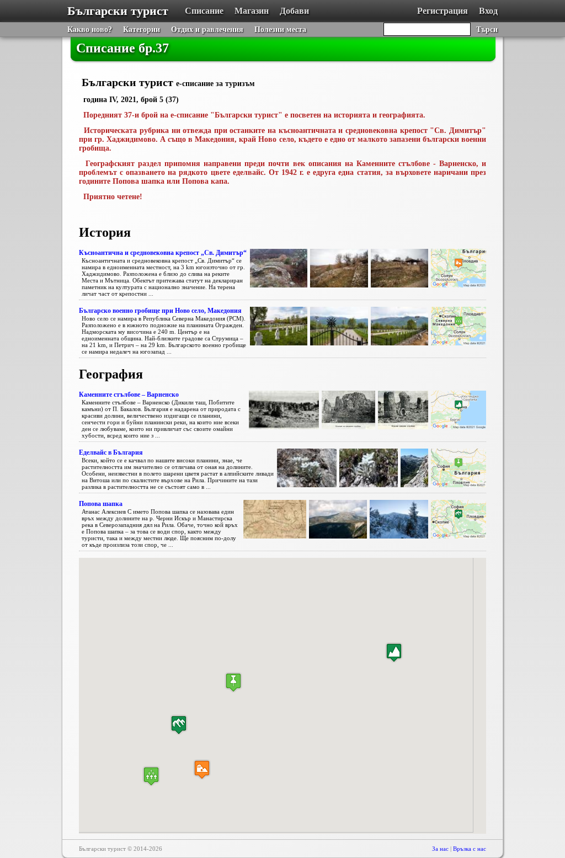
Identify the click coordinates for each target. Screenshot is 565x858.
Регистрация (442, 10)
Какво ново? (89, 29)
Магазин (251, 10)
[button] (151, 776)
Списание (204, 10)
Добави (294, 10)
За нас (440, 848)
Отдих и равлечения (207, 29)
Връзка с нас (469, 848)
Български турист (117, 11)
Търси (487, 29)
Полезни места (280, 29)
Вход (488, 10)
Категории (141, 29)
